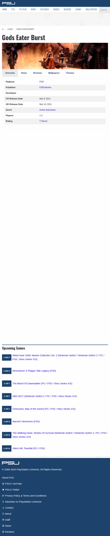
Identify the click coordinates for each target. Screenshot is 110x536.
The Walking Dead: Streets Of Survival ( (33, 433)
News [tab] (24, 73)
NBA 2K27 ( (18, 396)
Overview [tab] (10, 73)
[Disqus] (55, 232)
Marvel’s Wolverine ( (23, 421)
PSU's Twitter (11, 489)
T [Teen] (43, 121)
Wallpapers (91, 9)
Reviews (67, 9)
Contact (8, 507)
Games (78, 9)
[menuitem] (4, 9)
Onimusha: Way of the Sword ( (28, 409)
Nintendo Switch (67, 355)
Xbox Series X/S (28, 359)
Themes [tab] (70, 73)
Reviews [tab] (37, 73)
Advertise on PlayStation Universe (22, 501)
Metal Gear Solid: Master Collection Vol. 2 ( (35, 355)
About (7, 513)
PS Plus (23, 9)
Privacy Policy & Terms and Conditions (25, 495)
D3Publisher (45, 87)
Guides (56, 9)
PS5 (13, 9)
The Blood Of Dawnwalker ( (27, 383)
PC (101, 355)
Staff (7, 519)
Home (4, 9)
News (33, 9)
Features (44, 9)
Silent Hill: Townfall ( (23, 448)
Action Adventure (47, 110)
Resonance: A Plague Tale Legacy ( (31, 370)
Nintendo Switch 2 (88, 355)
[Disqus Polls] (55, 162)
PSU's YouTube (13, 483)
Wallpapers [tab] (54, 73)
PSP (41, 82)
